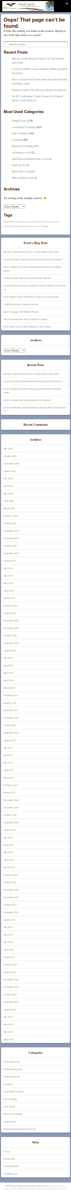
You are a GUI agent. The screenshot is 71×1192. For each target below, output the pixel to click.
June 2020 (8, 485)
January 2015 (9, 972)
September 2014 (11, 1001)
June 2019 (8, 575)
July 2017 (8, 747)
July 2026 (8, 448)
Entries (9, 1158)
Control (38, 221)
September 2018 (11, 643)
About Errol (42, 1188)
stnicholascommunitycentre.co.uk (30, 158)
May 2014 (8, 1031)
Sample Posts (19, 120)
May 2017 (8, 762)
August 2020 (9, 471)
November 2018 (11, 628)
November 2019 (11, 538)
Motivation (24, 226)
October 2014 (10, 994)
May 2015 (8, 942)
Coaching (17, 139)
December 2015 (11, 889)
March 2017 (9, 777)
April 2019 (8, 590)
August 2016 (9, 829)
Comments (11, 1166)
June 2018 (8, 665)
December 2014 (11, 979)
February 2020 (10, 515)
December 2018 (11, 620)
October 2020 (10, 456)
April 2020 (8, 500)
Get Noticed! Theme (57, 1185)
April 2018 (8, 680)
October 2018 (10, 635)
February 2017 (10, 785)
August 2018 (9, 650)
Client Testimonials (27, 1188)
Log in (6, 1151)
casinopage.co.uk (21, 152)
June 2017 (8, 755)
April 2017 (8, 770)
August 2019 (9, 560)
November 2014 (11, 986)
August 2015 (9, 919)
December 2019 (11, 530)
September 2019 (11, 553)
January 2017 (9, 792)
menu (66, 2)
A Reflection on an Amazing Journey (21, 304)
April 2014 (8, 1039)
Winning (45, 226)
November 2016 (11, 807)
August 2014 (9, 1009)
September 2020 (11, 463)
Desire (44, 221)
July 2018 (8, 657)
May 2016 (8, 852)
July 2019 (8, 568)
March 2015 (9, 957)
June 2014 (8, 1024)
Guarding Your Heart (11, 226)
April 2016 (8, 859)
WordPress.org (10, 1173)
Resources (54, 1188)
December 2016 (11, 800)
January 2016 (9, 882)
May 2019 (8, 583)
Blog (7, 1188)
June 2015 (8, 934)
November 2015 (11, 897)
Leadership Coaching (23, 127)
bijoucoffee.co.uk (21, 171)
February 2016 (10, 874)
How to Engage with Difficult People (20, 311)
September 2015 (11, 912)
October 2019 (10, 545)
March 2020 (9, 508)
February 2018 (10, 695)
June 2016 (8, 844)
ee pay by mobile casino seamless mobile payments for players (33, 259)
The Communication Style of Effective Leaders (25, 319)
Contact (63, 1188)
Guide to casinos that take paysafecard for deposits (39, 90)
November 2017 (11, 717)
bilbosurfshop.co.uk (22, 177)
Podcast (14, 1188)
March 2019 (9, 598)
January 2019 (9, 613)
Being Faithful (9, 221)
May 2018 (8, 672)
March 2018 (9, 687)
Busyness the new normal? (25, 221)
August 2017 (9, 740)
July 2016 (8, 837)
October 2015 (10, 904)
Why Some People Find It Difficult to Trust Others (27, 326)
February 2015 (10, 964)
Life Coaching (19, 133)
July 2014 (8, 1016)
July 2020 (8, 478)
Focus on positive (53, 221)
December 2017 (11, 710)
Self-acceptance (35, 226)
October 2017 (10, 725)
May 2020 (8, 493)
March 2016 (9, 867)
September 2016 (11, 822)
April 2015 (8, 949)
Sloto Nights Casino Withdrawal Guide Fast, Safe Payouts (31, 296)
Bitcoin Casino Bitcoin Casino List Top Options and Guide (31, 251)
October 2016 (10, 814)
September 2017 (11, 732)
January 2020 (9, 523)
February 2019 (10, 605)
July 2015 (8, 927)
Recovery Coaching (22, 146)
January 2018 (9, 702)
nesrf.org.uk (18, 165)
